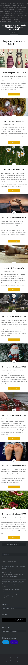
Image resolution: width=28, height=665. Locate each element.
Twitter (6, 642)
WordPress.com (18, 661)
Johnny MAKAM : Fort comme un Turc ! (12, 589)
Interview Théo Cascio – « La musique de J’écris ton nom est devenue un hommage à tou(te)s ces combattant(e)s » (12, 574)
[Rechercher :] (14, 554)
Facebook (14, 642)
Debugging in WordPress (8, 15)
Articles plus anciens (14, 544)
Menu (14, 32)
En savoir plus (14, 94)
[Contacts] (11, 657)
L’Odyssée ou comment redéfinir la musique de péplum (13, 567)
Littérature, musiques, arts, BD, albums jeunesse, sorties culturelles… (14, 27)
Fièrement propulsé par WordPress (13, 660)
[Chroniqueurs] (14, 657)
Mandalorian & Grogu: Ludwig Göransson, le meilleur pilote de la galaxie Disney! (13, 594)
